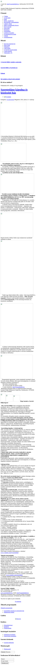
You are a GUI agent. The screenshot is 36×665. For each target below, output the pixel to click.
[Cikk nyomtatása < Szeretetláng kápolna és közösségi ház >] (7, 97)
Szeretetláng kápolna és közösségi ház (14, 91)
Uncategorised (10, 99)
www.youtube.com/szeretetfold (14, 575)
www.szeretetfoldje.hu (7, 593)
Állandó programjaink (6, 608)
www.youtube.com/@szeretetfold (9, 552)
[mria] (18, 618)
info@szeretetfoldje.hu (13, 4)
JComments (18, 601)
